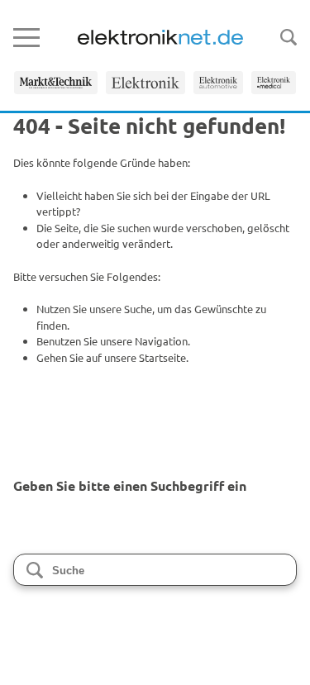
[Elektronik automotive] (218, 82)
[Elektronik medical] (274, 82)
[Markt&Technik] (56, 82)
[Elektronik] (145, 82)
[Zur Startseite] (160, 37)
